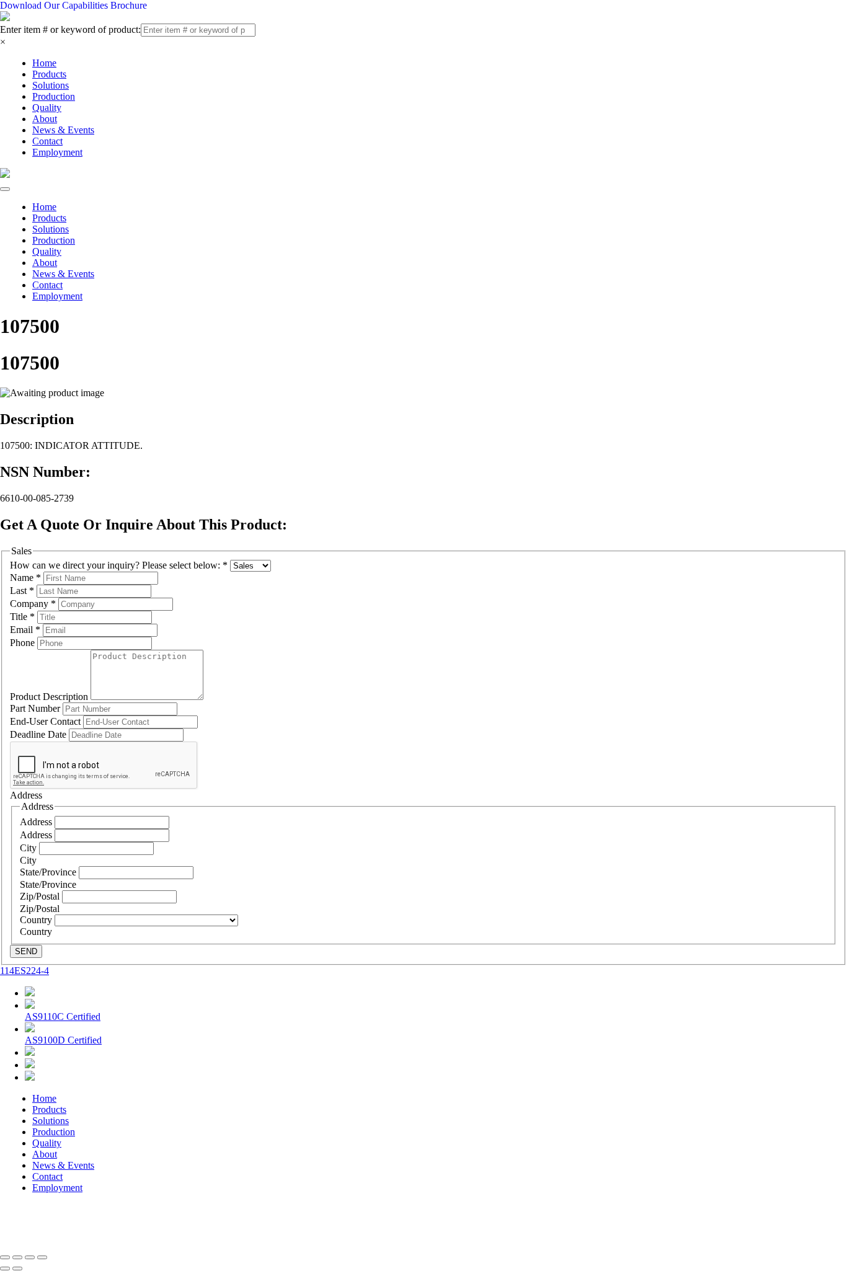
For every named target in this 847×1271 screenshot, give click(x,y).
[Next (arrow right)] (17, 1268)
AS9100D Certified (63, 1040)
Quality (46, 107)
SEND (26, 951)
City (29, 848)
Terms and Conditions (333, 1225)
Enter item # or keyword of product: (70, 29)
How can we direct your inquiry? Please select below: (119, 565)
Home (44, 63)
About (44, 118)
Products (49, 74)
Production (53, 96)
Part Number (36, 708)
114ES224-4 (24, 970)
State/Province (49, 872)
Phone (23, 642)
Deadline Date (39, 734)
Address (37, 822)
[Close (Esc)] (5, 1257)
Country (37, 919)
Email (25, 629)
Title (22, 616)
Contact (47, 141)
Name (25, 577)
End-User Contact (46, 721)
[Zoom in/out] (42, 1257)
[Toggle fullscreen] (30, 1257)
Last (22, 590)
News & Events (63, 130)
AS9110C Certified (62, 1016)
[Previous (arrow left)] (5, 1268)
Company (33, 603)
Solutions (50, 85)
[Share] (17, 1257)
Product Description (50, 696)
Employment (57, 152)
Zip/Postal (41, 896)
